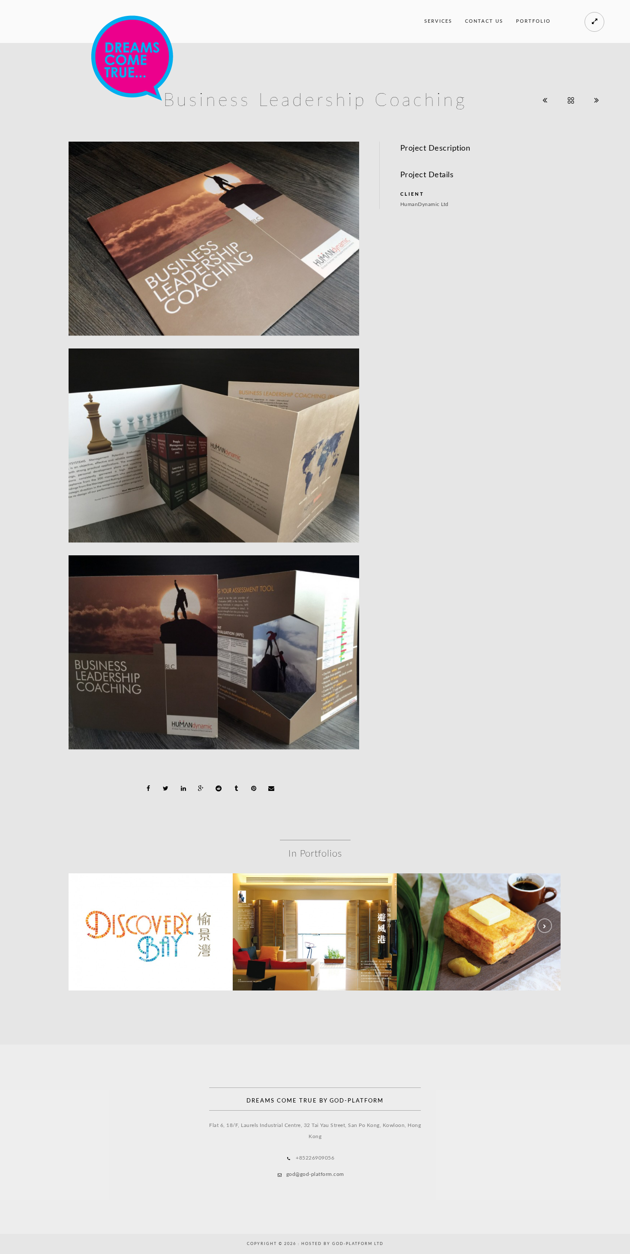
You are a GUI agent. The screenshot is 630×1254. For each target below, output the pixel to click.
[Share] (148, 788)
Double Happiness (479, 934)
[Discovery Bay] (151, 912)
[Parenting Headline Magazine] (315, 912)
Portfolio (533, 21)
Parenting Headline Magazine (315, 934)
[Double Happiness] (479, 912)
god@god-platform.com (315, 1174)
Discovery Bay (150, 934)
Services (438, 21)
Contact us (484, 21)
